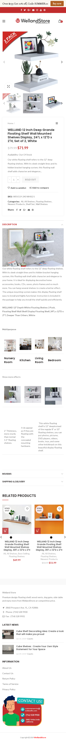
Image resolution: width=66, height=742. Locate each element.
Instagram (37, 10)
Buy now (57, 3)
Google (29, 10)
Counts (30, 639)
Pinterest (44, 10)
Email (33, 10)
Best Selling (23, 553)
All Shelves (29, 201)
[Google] (24, 210)
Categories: (14, 201)
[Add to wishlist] (27, 509)
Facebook (21, 10)
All (22, 201)
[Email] (29, 210)
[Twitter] (20, 210)
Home (10, 123)
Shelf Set (30, 204)
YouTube (41, 10)
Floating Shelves (44, 201)
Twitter (25, 10)
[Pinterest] (33, 210)
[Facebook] (16, 210)
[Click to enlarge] (8, 86)
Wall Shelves (42, 204)
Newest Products (16, 204)
